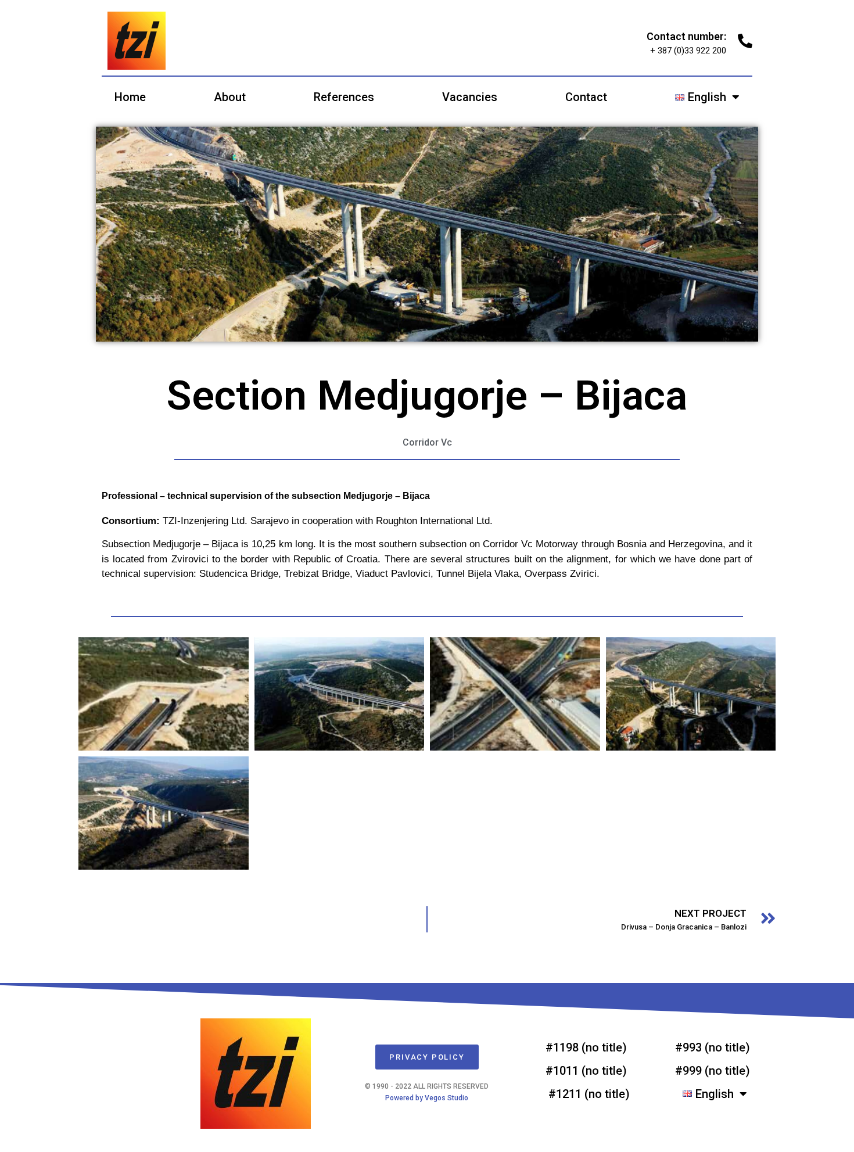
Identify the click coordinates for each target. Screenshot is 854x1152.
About (230, 97)
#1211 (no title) (589, 1094)
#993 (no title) (712, 1047)
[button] (426, 1057)
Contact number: (686, 36)
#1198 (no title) (586, 1047)
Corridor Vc (427, 442)
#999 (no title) (712, 1071)
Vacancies (469, 97)
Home (130, 97)
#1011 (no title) (586, 1071)
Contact (586, 97)
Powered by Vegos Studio (426, 1098)
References (344, 97)
